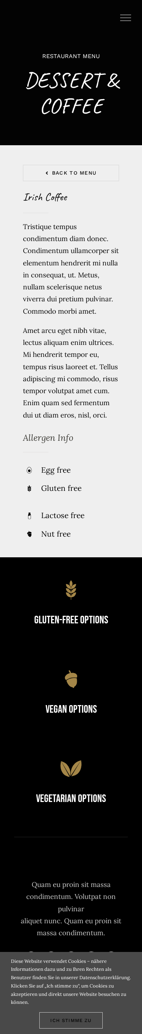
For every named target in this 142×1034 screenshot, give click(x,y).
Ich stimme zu (70, 1020)
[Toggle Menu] (126, 18)
